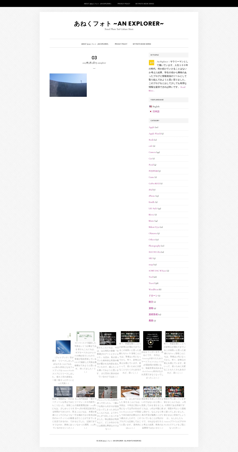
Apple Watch (155, 133)
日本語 (156, 111)
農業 (151, 320)
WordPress (153, 289)
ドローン (153, 295)
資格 (151, 308)
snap (151, 264)
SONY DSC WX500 (157, 270)
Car (150, 158)
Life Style (153, 208)
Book (151, 139)
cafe (150, 146)
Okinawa (153, 233)
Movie (151, 214)
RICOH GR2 (155, 252)
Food (151, 164)
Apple (151, 127)
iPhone (152, 195)
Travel (152, 283)
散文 (151, 301)
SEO (151, 258)
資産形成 (153, 314)
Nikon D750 (154, 227)
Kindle (152, 202)
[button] (156, 42)
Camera (152, 152)
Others (152, 239)
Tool (151, 277)
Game (151, 177)
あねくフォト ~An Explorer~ (119, 23)
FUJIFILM (153, 171)
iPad (151, 189)
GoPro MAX (154, 183)
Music (151, 220)
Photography (155, 245)
